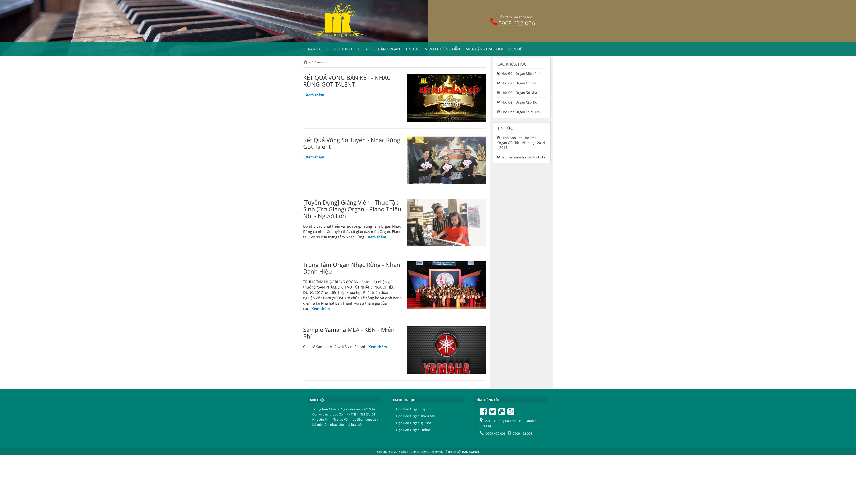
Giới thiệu (342, 49)
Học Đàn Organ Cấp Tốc (414, 409)
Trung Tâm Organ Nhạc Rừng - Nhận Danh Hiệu (351, 268)
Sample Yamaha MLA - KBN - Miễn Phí (349, 333)
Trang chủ (316, 49)
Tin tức (412, 49)
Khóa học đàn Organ (378, 49)
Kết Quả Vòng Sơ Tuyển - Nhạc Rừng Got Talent (351, 143)
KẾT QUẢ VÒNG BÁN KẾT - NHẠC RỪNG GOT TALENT (346, 81)
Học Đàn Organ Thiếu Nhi (415, 416)
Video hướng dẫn (442, 49)
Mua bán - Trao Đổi (484, 49)
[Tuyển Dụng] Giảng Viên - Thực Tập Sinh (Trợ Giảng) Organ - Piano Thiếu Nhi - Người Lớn (352, 209)
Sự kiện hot (320, 62)
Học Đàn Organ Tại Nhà (414, 423)
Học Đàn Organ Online (413, 430)
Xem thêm (315, 94)
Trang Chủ (305, 62)
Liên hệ (515, 49)
